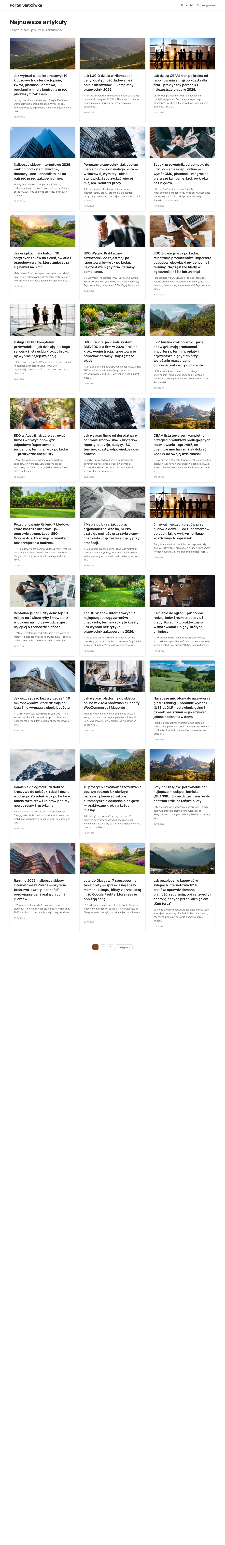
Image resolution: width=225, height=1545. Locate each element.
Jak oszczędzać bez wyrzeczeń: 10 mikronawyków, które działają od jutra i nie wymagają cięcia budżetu (42, 703)
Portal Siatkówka (26, 5)
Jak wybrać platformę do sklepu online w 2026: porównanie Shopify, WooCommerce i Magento (112, 703)
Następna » (124, 947)
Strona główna (206, 5)
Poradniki (187, 5)
